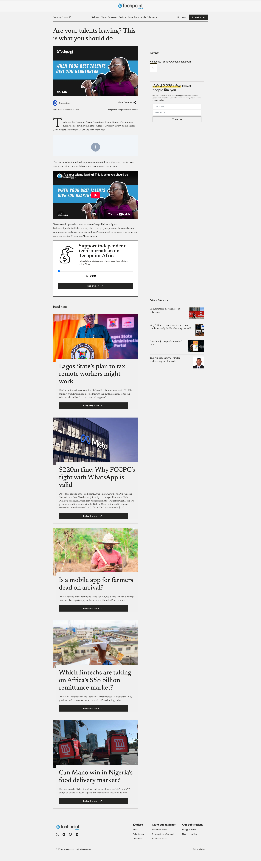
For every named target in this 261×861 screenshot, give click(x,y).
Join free (178, 119)
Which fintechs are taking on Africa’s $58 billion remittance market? (95, 680)
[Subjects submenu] (117, 17)
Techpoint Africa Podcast (127, 110)
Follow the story (91, 405)
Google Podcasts (101, 224)
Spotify (66, 228)
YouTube (75, 228)
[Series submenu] (125, 17)
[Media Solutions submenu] (156, 17)
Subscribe (196, 17)
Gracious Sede (64, 103)
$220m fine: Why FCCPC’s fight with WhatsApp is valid (97, 477)
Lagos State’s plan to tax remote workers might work (92, 374)
